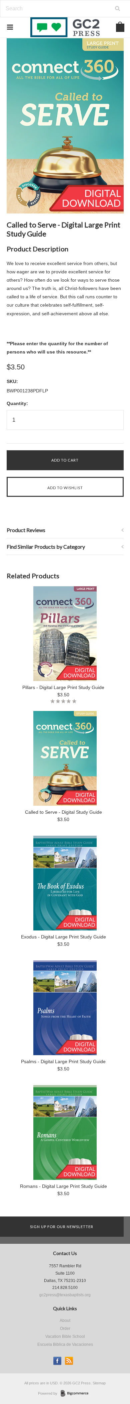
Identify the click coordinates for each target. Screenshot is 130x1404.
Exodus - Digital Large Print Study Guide (63, 936)
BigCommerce (76, 1393)
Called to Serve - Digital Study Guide (63, 812)
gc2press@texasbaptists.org (65, 1295)
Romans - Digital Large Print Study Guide (63, 1186)
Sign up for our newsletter (61, 1226)
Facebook (57, 1361)
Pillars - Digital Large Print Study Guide (63, 687)
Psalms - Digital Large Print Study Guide (63, 1061)
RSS (69, 1361)
